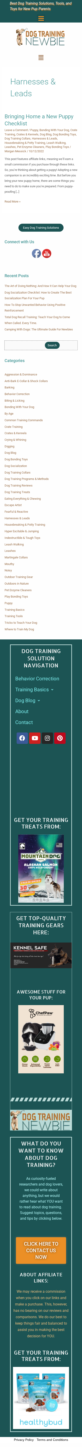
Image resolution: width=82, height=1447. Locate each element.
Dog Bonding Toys (64, 134)
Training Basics (15, 609)
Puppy (34, 130)
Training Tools (14, 616)
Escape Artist (13, 505)
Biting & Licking (14, 400)
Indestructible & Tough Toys (22, 538)
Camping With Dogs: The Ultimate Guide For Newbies (39, 329)
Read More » (12, 201)
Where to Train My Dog (19, 629)
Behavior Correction (17, 394)
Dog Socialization (16, 466)
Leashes (10, 147)
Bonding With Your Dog (54, 130)
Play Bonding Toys (57, 147)
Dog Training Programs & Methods (27, 479)
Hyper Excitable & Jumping (22, 531)
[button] (41, 18)
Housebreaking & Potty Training (25, 142)
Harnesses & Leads (44, 138)
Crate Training (14, 426)
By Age (9, 413)
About (21, 711)
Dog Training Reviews (19, 485)
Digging (9, 446)
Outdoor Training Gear (19, 577)
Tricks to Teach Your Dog (21, 622)
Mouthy (9, 564)
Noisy (8, 570)
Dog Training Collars (18, 138)
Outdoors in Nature (17, 583)
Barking (9, 387)
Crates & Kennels (27, 134)
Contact (24, 722)
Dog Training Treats (17, 492)
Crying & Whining (15, 439)
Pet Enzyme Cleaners (30, 147)
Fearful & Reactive (16, 511)
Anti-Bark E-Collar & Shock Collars (26, 381)
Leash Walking (56, 142)
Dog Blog (45, 134)
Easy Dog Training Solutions (41, 227)
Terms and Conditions (52, 1440)
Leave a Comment (16, 130)
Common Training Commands (24, 420)
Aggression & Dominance (21, 374)
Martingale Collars (16, 557)
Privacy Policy (24, 1440)
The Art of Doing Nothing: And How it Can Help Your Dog (40, 286)
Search (52, 345)
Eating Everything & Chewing (23, 498)
